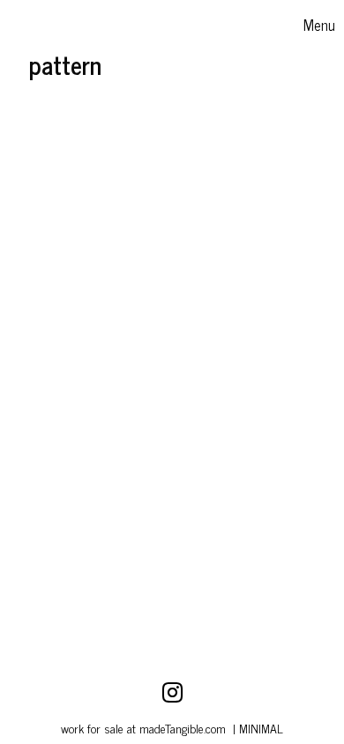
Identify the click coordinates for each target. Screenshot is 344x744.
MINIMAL (261, 728)
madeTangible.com (182, 728)
